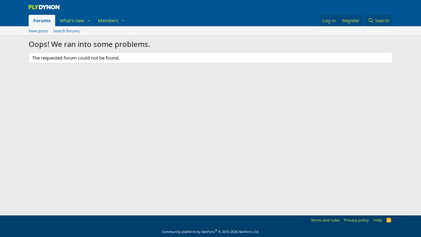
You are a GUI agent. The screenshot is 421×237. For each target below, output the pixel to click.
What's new (72, 20)
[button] (89, 20)
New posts (38, 31)
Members (108, 20)
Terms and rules (325, 220)
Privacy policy (356, 220)
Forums (42, 20)
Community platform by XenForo (211, 231)
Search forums (66, 31)
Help (378, 220)
